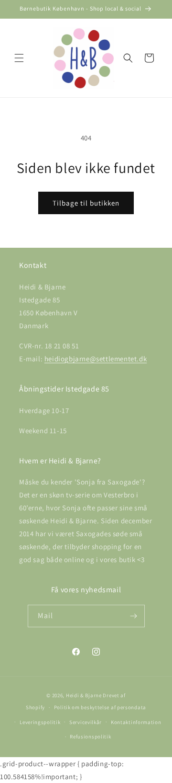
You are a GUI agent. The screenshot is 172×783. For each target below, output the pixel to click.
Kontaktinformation (136, 722)
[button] (19, 58)
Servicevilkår (85, 722)
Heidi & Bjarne (84, 695)
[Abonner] (133, 616)
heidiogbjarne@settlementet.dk (95, 358)
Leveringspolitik (40, 722)
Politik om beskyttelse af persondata (100, 707)
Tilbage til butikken (86, 202)
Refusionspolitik (90, 736)
